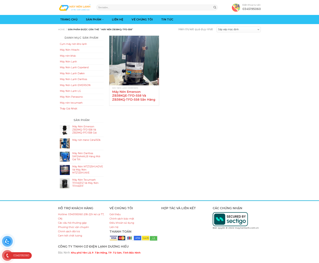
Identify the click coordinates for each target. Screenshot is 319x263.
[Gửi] (215, 7)
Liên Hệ (117, 19)
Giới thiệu (115, 214)
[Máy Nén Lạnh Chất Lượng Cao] (74, 7)
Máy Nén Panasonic (71, 96)
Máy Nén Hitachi (69, 49)
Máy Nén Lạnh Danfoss (73, 79)
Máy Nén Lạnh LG (70, 90)
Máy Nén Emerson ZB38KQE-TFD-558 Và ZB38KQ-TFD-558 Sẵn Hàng (133, 95)
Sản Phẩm (94, 19)
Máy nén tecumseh (71, 102)
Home (61, 29)
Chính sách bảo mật (121, 218)
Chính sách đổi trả (69, 231)
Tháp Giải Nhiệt (68, 108)
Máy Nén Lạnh (68, 61)
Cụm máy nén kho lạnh (73, 44)
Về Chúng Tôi (142, 19)
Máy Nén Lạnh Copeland (74, 67)
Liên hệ (113, 227)
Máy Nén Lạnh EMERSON (75, 85)
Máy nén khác (68, 55)
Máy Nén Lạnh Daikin (72, 73)
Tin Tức (167, 19)
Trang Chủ (69, 19)
